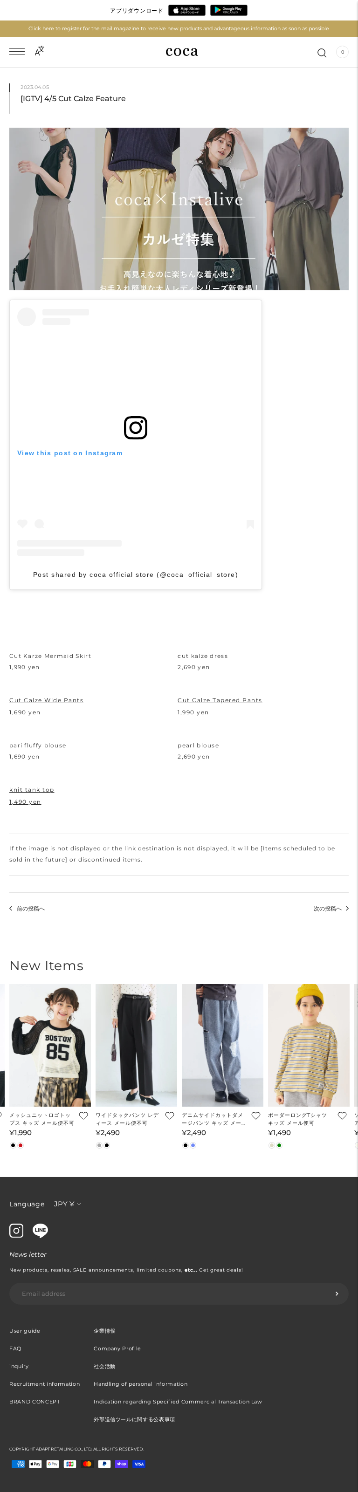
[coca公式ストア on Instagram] (16, 1235)
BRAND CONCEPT (34, 1401)
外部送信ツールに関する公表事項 (134, 1419)
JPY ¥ (64, 1203)
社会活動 (105, 1366)
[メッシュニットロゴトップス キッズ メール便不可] (50, 1045)
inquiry (19, 1366)
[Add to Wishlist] (82, 1115)
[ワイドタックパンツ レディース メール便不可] (136, 1045)
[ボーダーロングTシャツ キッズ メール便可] (309, 1045)
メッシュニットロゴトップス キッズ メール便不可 (42, 1119)
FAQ (15, 1348)
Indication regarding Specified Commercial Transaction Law (178, 1401)
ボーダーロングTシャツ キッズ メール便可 (297, 1119)
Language (27, 1204)
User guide (25, 1331)
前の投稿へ (31, 908)
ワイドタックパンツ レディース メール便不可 (127, 1119)
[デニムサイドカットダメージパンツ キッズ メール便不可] (222, 1045)
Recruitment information (44, 1384)
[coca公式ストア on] (40, 1236)
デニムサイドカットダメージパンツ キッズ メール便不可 (214, 1119)
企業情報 (105, 1331)
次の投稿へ (328, 908)
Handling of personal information (140, 1384)
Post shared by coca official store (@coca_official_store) (136, 574)
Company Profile (117, 1348)
